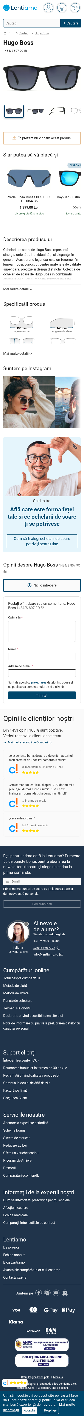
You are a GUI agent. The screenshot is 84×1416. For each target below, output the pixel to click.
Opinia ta (15, 617)
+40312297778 (44, 948)
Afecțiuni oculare (15, 1207)
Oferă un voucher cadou (21, 1152)
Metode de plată (15, 985)
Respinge (50, 1410)
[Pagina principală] (5, 33)
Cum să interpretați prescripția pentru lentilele (36, 1199)
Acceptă (29, 1410)
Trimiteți (42, 695)
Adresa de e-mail (20, 666)
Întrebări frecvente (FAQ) (21, 1060)
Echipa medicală (15, 1214)
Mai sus (58, 1377)
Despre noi (11, 1247)
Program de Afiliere (17, 1160)
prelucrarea (39, 682)
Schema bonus (14, 1130)
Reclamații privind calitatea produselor (31, 1075)
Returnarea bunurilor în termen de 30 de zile (35, 1067)
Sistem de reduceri (16, 1137)
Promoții (9, 1167)
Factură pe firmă (15, 1090)
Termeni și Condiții (16, 1008)
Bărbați (24, 33)
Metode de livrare (15, 993)
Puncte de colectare (17, 1000)
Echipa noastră (14, 1254)
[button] (14, 111)
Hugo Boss (42, 33)
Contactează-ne (14, 1277)
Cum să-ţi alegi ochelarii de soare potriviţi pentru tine (42, 541)
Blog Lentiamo (14, 1262)
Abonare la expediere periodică (25, 1122)
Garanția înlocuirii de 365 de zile (26, 1082)
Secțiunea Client (15, 1097)
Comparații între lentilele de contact (29, 1222)
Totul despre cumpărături (21, 978)
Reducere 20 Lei (14, 1145)
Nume (13, 649)
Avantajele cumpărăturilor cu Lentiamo (31, 1269)
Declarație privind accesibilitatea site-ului (33, 1015)
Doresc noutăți (42, 904)
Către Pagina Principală (35, 1377)
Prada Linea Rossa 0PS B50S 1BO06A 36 (29, 199)
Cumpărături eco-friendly (21, 1175)
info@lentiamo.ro (45, 954)
